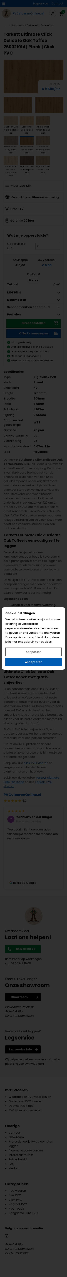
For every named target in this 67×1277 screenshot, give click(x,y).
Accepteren (33, 662)
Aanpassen (33, 652)
